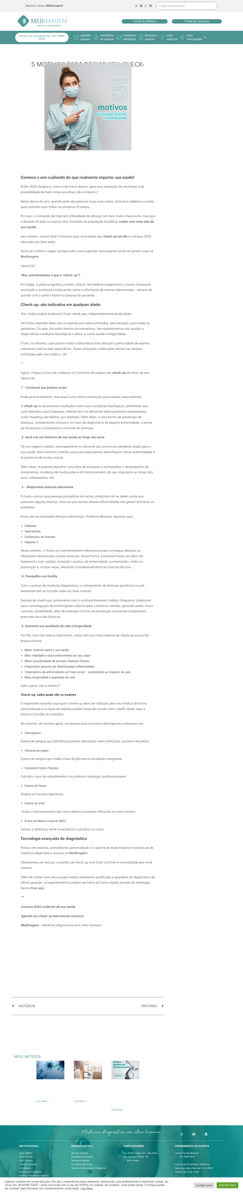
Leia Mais (86, 1188)
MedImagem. (78, 853)
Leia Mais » (42, 1101)
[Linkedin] (206, 1134)
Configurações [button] (204, 1185)
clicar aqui (36, 888)
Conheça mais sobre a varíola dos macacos (50, 1089)
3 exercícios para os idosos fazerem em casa (87, 1089)
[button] (145, 21)
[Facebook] (194, 1134)
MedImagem (30, 256)
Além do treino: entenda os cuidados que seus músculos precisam (124, 1094)
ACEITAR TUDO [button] (227, 1185)
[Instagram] (181, 1134)
